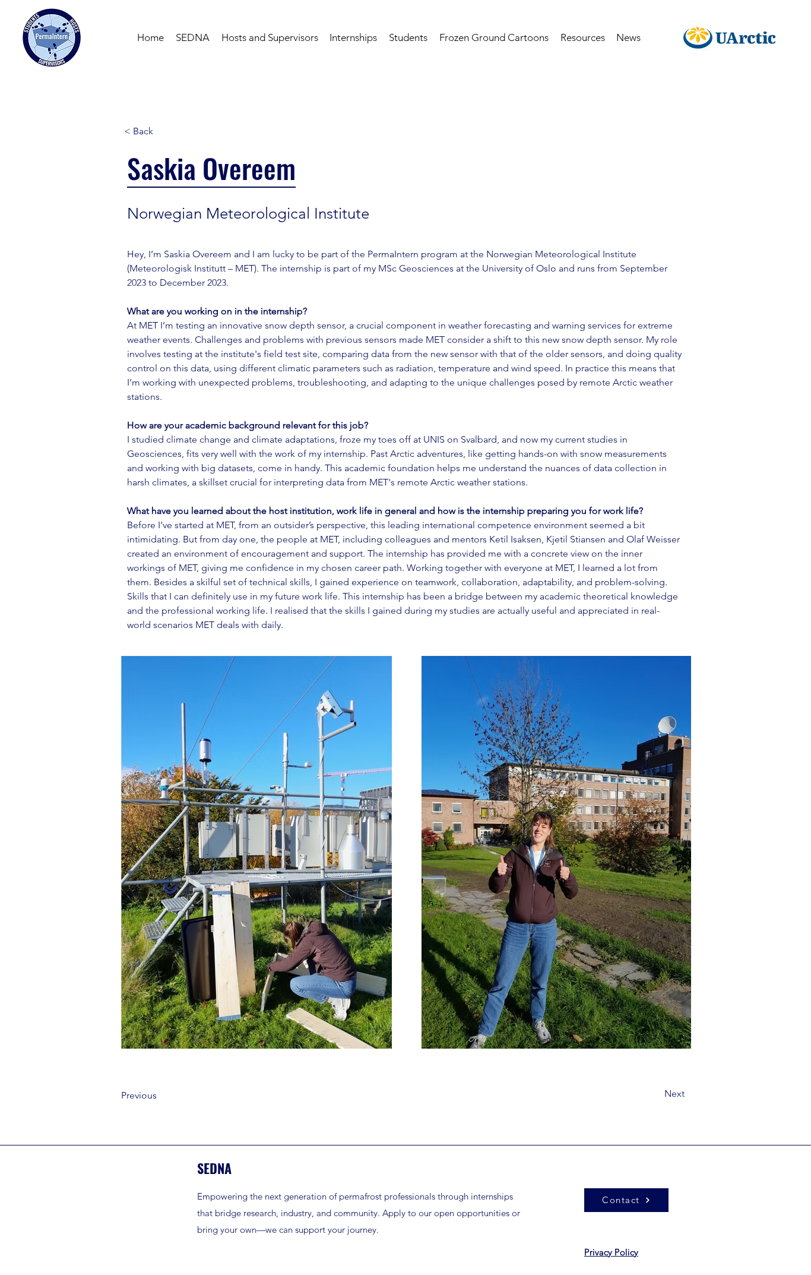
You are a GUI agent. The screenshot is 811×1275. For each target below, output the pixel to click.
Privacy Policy (611, 1252)
